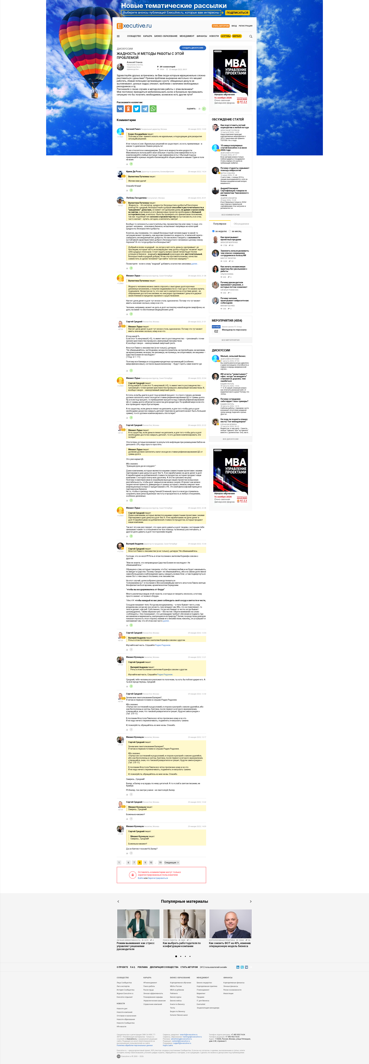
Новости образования (126, 1019)
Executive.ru (132, 1039)
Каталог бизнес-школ (179, 1015)
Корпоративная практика (222, 940)
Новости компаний (124, 1012)
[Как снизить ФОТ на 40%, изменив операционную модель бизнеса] (230, 923)
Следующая (170, 862)
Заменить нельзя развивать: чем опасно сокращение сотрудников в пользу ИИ (235, 253)
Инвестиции (228, 993)
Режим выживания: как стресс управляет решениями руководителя (136, 946)
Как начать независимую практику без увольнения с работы (234, 268)
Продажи (200, 997)
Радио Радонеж (162, 645)
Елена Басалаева (229, 424)
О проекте (122, 967)
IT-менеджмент (203, 990)
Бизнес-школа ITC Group (232, 327)
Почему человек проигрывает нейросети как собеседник (235, 300)
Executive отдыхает (125, 997)
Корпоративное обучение (180, 983)
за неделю (221, 231)
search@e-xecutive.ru (188, 1035)
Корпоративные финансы (233, 983)
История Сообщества (125, 990)
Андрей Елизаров (229, 198)
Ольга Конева (227, 274)
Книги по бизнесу (177, 1004)
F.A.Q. (132, 967)
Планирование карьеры (153, 997)
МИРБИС (237, 36)
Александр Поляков (230, 130)
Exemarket (201, 1004)
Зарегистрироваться (158, 878)
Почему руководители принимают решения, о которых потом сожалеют (234, 284)
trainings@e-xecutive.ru (192, 1037)
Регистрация (245, 26)
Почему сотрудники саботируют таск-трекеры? (234, 400)
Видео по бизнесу (177, 1011)
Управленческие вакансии (154, 1001)
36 (249, 940)
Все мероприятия (230, 340)
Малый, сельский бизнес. (233, 356)
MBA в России (176, 986)
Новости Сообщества (125, 1023)
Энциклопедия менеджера (208, 1008)
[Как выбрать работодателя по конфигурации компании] (184, 923)
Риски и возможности (232, 990)
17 (190, 940)
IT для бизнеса (203, 1001)
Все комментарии (231, 215)
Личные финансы (230, 986)
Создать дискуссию (192, 48)
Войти (141, 878)
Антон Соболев (228, 173)
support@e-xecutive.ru (182, 1043)
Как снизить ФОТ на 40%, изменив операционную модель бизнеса (230, 945)
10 (151, 862)
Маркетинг (201, 993)
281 (167, 67)
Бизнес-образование (165, 36)
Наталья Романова (229, 290)
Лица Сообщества (124, 983)
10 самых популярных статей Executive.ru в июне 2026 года (234, 147)
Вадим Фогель (227, 384)
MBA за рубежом (177, 990)
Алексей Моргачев (229, 242)
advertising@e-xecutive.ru (181, 1039)
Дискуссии (125, 48)
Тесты (172, 1008)
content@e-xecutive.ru (181, 1041)
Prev (118, 901)
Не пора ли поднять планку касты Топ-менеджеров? (234, 420)
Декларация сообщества (164, 967)
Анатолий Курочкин (230, 153)
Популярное (219, 223)
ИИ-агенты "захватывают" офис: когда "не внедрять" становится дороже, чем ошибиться (234, 377)
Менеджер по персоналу (234, 330)
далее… (194, 264)
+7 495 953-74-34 (238, 1035)
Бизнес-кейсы (176, 1001)
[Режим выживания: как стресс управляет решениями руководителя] (138, 923)
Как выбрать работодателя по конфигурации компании (182, 945)
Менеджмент (187, 36)
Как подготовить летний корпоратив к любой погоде (235, 126)
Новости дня (122, 1009)
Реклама (143, 967)
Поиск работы (170, 940)
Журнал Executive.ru (125, 993)
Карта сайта (168, 1045)
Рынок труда (148, 990)
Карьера (147, 36)
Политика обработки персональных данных (135, 1045)
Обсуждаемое (241, 223)
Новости (214, 36)
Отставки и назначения (126, 1016)
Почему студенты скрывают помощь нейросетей (235, 169)
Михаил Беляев (228, 306)
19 (160, 862)
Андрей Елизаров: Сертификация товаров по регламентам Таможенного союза (235, 191)
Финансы (202, 36)
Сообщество (134, 36)
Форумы (225, 36)
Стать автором (221, 26)
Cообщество (123, 978)
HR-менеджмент (150, 983)
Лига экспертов (123, 986)
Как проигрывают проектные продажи (231, 238)
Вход (234, 26)
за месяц (236, 231)
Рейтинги (174, 993)
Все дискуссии (230, 439)
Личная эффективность (128, 940)
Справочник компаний (152, 1004)
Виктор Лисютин (228, 258)
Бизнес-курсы (175, 997)
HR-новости (121, 1027)
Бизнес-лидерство (204, 983)
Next (250, 901)
